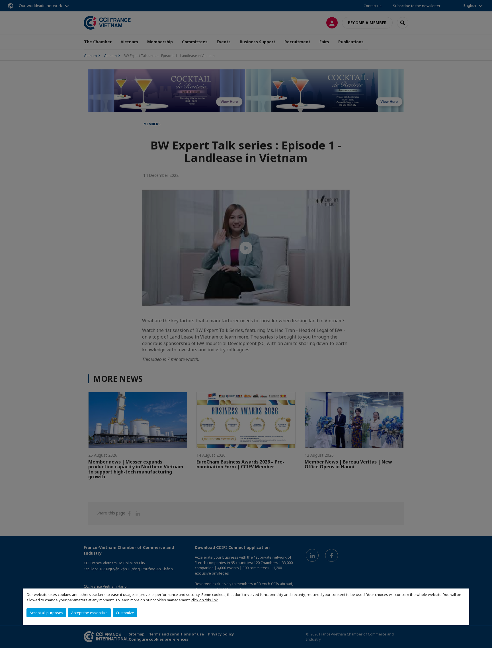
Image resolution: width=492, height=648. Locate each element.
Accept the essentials (89, 612)
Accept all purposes (46, 612)
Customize (125, 612)
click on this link (204, 599)
